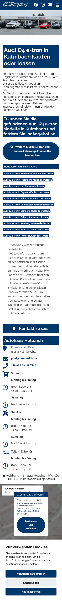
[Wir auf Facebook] (36, 4)
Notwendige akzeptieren (31, 573)
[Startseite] (15, 4)
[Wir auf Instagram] (43, 4)
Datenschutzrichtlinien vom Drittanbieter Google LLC (28, 509)
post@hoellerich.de (24, 358)
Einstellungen (31, 582)
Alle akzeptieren (31, 591)
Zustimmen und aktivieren (31, 525)
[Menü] (57, 5)
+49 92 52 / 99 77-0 (23, 365)
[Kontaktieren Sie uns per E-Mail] (50, 4)
